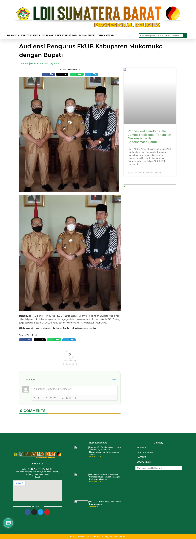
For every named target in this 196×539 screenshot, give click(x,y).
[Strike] (46, 398)
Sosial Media (87, 35)
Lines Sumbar (118, 536)
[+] (74, 398)
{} (70, 398)
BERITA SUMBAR (30, 35)
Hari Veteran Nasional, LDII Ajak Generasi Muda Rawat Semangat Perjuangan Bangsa (104, 476)
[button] (48, 74)
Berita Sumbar (145, 452)
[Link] (67, 398)
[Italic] (38, 398)
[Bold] (34, 398)
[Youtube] (47, 512)
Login (114, 379)
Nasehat (47, 35)
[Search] (185, 35)
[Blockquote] (59, 398)
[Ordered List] (50, 398)
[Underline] (42, 398)
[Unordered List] (55, 398)
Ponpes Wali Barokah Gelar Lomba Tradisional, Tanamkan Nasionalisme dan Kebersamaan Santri (149, 136)
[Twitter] (40, 512)
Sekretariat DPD (66, 35)
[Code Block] (63, 398)
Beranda (13, 35)
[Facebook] (28, 512)
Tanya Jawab (105, 35)
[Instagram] (34, 512)
